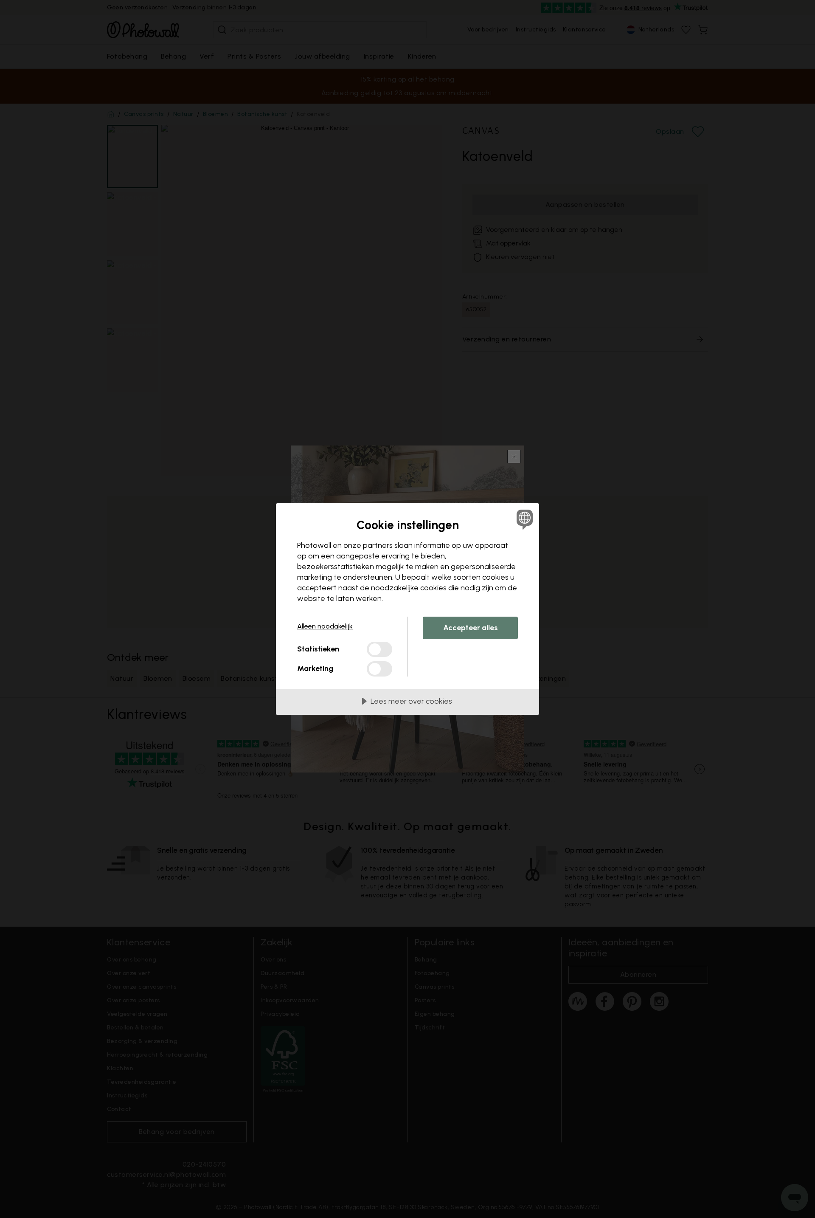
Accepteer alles (470, 627)
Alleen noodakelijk (325, 626)
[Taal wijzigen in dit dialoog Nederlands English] (523, 519)
